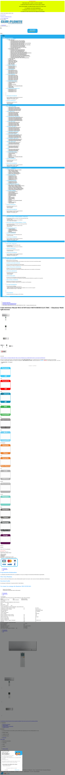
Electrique (10, 155)
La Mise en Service (5, 727)
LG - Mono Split (11, 59)
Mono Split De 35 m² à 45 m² (13, 71)
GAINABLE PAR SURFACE (11, 174)
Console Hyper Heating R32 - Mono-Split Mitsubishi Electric (20, 57)
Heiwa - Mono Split (11, 63)
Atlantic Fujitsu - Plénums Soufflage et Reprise (16, 188)
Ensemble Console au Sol (13, 66)
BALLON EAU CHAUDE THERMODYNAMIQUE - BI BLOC (16, 222)
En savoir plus (4, 568)
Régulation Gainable (12, 198)
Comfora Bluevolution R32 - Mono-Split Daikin (18, 41)
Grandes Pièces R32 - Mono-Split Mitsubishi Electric (19, 53)
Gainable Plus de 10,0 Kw (12, 183)
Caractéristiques (5, 569)
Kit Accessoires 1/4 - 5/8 (12, 91)
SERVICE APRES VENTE (10, 275)
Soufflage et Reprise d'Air (13, 229)
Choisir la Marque (5, 725)
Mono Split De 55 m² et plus (13, 73)
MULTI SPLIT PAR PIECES (11, 106)
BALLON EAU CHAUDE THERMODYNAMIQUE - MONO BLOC (17, 216)
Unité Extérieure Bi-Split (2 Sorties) (14, 107)
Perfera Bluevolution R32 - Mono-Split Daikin (18, 42)
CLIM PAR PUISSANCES (10, 74)
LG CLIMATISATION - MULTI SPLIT (12, 131)
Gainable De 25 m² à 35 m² (13, 176)
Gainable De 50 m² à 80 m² (13, 178)
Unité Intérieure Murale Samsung (14, 143)
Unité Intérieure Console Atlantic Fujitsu (15, 136)
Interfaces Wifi (11, 86)
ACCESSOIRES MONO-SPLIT (11, 80)
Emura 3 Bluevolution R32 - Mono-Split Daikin (18, 46)
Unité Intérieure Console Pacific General (15, 140)
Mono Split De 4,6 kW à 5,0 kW (13, 77)
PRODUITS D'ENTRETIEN (10, 100)
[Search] (0, 27)
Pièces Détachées (9, 292)
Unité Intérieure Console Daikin (13, 113)
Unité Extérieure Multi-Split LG (13, 132)
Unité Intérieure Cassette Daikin (14, 115)
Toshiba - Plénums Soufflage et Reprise (15, 186)
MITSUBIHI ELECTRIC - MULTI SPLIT (13, 116)
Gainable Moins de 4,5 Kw (13, 181)
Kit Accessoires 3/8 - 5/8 (12, 90)
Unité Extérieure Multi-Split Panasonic (15, 127)
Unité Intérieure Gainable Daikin (13, 114)
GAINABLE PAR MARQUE (10, 168)
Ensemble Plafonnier (12, 68)
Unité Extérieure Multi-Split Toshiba (14, 122)
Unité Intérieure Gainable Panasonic (14, 129)
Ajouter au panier (3, 554)
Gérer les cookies (5, 748)
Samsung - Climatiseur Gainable (14, 173)
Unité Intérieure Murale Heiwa (13, 146)
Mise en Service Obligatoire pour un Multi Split (23, 357)
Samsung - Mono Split (12, 62)
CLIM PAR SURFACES (10, 69)
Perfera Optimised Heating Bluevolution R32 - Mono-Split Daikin (21, 43)
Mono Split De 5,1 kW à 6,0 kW (13, 78)
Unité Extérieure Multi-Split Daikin (14, 112)
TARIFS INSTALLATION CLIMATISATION (13, 266)
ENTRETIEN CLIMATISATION (11, 270)
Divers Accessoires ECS (12, 232)
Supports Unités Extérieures (13, 81)
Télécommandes (11, 87)
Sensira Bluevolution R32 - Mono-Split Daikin (18, 40)
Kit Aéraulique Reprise (12, 194)
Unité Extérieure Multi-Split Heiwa (14, 145)
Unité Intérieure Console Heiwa (13, 147)
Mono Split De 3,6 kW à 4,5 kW (13, 76)
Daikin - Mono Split (11, 39)
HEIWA (7, 144)
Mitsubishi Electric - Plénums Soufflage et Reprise (16, 185)
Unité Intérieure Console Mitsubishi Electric (15, 118)
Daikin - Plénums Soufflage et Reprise (15, 184)
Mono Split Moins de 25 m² (13, 70)
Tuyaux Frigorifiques (12, 82)
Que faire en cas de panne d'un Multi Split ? (38, 357)
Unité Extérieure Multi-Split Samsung (14, 142)
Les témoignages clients (4, 721)
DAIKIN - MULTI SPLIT (10, 111)
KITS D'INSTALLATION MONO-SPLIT (13, 88)
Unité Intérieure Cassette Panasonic (14, 130)
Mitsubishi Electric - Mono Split (13, 48)
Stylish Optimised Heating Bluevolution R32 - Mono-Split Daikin (20, 44)
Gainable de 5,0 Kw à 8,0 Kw (13, 182)
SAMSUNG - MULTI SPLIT (11, 141)
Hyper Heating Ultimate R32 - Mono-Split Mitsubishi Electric (20, 55)
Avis (3, 570)
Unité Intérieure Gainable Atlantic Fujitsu (15, 137)
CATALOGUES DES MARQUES (11, 95)
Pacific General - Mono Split (13, 61)
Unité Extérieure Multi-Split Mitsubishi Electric (16, 117)
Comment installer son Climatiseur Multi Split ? (8, 357)
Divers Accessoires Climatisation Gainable (15, 200)
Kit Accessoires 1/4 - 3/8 (12, 89)
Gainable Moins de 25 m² (12, 175)
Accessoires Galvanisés (12, 195)
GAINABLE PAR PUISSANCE (11, 180)
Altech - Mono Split (12, 64)
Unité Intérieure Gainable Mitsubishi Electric (15, 119)
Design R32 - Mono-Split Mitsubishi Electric (17, 51)
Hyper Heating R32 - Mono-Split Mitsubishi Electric (18, 54)
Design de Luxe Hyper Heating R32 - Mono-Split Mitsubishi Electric (21, 52)
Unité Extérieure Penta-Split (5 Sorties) (15, 109)
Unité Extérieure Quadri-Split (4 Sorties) (15, 108)
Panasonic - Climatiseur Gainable (14, 172)
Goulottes (10, 83)
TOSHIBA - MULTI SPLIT (10, 121)
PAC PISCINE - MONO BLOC (11, 243)
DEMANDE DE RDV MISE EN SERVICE (13, 262)
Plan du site (4, 737)
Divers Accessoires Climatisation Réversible (15, 85)
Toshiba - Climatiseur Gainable (13, 171)
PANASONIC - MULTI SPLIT (11, 126)
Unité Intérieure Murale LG (13, 133)
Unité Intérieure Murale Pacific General (15, 139)
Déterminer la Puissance (6, 724)
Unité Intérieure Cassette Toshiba (14, 125)
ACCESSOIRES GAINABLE (11, 190)
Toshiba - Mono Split (12, 58)
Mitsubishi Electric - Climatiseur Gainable (15, 169)
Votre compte (2, 739)
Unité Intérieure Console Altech (13, 150)
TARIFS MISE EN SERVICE (11, 258)
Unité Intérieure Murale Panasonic (14, 128)
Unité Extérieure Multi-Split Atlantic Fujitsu (15, 134)
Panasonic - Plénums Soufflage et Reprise (15, 187)
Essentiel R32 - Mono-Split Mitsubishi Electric (18, 49)
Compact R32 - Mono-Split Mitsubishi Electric (18, 50)
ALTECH (7, 148)
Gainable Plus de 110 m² (12, 179)
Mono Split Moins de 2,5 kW (13, 75)
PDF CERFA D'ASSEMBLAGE (11, 284)
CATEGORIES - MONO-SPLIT (11, 65)
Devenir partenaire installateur (16, 721)
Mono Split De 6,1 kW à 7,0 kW (13, 79)
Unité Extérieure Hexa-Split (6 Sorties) (15, 110)
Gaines (10, 196)
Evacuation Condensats (12, 84)
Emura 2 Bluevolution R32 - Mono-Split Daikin (18, 45)
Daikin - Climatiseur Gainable (13, 170)
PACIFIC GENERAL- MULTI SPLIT (12, 138)
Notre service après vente (26, 721)
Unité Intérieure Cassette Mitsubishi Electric (15, 120)
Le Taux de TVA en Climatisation (7, 726)
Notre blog (10, 721)
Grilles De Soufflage (12, 197)
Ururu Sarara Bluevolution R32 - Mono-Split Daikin (18, 47)
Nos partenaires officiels (34, 721)
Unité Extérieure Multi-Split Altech (14, 149)
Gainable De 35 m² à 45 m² (13, 177)
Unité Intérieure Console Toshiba (14, 123)
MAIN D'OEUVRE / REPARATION (12, 279)
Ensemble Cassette (12, 67)
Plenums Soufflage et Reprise (13, 193)
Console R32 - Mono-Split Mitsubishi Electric (18, 56)
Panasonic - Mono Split (12, 60)
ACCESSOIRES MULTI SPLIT (11, 151)
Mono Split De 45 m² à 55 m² (13, 72)
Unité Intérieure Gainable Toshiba (14, 124)
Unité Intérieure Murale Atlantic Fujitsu (15, 135)
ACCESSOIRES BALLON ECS (11, 227)
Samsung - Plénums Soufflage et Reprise (15, 189)
